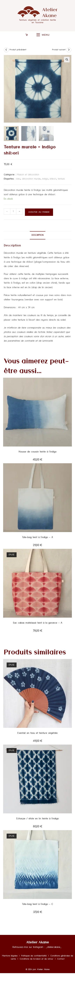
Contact (61, 959)
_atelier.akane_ (53, 947)
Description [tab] (38, 235)
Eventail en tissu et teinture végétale (37, 733)
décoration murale (31, 179)
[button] (67, 59)
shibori (53, 179)
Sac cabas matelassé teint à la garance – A (37, 623)
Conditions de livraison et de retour (36, 959)
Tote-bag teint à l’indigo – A (37, 537)
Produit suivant (59, 50)
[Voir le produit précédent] (6, 49)
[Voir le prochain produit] (68, 49)
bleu (18, 179)
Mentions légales (10, 956)
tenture (61, 179)
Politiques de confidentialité (34, 956)
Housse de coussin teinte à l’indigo (38, 452)
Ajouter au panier (39, 212)
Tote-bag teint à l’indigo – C (37, 904)
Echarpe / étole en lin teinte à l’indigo (37, 818)
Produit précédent (18, 50)
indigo (45, 179)
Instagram (38, 947)
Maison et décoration (28, 175)
